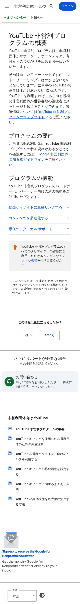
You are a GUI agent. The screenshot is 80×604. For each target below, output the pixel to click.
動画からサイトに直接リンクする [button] (35, 207)
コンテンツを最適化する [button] (28, 218)
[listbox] (22, 596)
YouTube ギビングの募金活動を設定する (43, 471)
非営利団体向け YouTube (28, 418)
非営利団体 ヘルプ (30, 6)
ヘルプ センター (15, 17)
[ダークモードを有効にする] (42, 595)
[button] (7, 6)
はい (28, 335)
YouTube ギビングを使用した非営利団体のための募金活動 (43, 441)
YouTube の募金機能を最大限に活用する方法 (43, 501)
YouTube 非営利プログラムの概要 (40, 429)
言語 (15, 590)
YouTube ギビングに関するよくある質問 (43, 486)
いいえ (49, 335)
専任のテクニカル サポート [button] (30, 229)
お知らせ (37, 17)
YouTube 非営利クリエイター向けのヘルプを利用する (43, 456)
